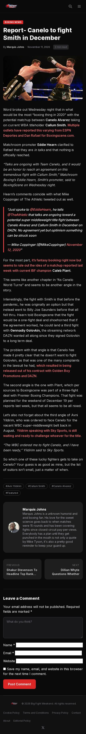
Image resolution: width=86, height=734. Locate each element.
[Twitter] (43, 727)
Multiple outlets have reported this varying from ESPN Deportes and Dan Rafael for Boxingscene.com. (41, 130)
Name (9, 645)
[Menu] (79, 6)
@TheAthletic (17, 215)
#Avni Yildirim (13, 486)
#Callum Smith (36, 486)
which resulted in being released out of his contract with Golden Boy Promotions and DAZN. (37, 371)
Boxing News (13, 22)
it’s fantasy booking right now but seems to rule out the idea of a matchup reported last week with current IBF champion (43, 265)
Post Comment (19, 684)
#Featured (12, 492)
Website (9, 661)
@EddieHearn (40, 209)
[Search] (70, 6)
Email (8, 653)
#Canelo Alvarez (61, 486)
